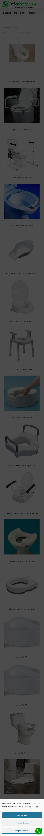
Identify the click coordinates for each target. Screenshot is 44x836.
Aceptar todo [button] (22, 815)
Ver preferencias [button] (21, 831)
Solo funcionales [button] (22, 823)
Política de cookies (30, 807)
